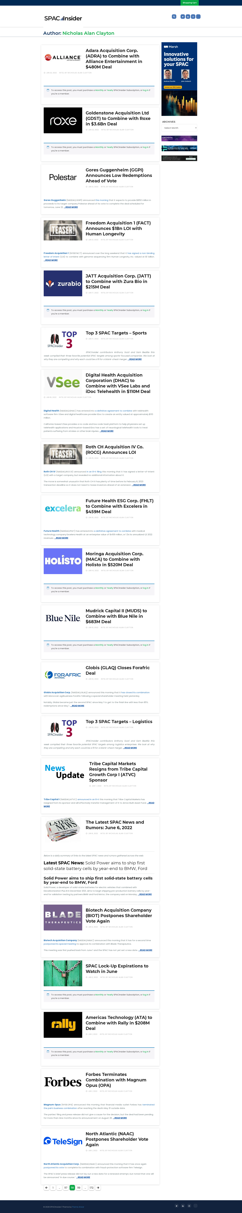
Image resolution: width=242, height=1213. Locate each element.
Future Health (51, 530)
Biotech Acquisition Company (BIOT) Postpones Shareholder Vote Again (119, 916)
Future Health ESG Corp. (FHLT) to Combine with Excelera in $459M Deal (120, 506)
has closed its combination (135, 692)
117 (65, 1187)
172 (92, 1187)
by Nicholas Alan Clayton (78, 73)
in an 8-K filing (94, 471)
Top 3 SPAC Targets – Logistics (119, 721)
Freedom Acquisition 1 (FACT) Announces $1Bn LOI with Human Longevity (118, 228)
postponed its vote (54, 1167)
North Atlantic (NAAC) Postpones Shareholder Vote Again (117, 1139)
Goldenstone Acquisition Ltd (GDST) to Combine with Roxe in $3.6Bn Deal (118, 118)
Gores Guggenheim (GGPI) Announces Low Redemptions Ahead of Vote (119, 175)
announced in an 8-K (88, 799)
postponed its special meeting (60, 943)
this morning (101, 200)
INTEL (61, 73)
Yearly (110, 90)
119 (78, 1187)
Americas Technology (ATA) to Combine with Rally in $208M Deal (119, 1023)
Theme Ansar (78, 1207)
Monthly (99, 90)
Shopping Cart (189, 3)
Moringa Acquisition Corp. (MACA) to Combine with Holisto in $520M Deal (114, 559)
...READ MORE (71, 207)
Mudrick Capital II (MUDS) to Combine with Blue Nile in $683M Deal (116, 616)
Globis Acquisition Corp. (57, 692)
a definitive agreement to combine (113, 410)
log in (145, 90)
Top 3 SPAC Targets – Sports (116, 333)
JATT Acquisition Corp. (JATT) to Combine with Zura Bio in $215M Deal (118, 281)
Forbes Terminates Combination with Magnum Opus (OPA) (116, 1080)
